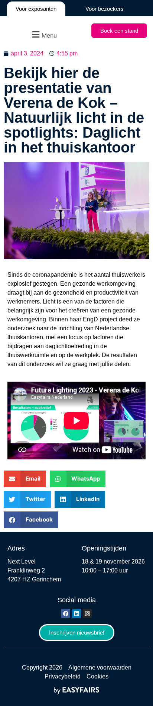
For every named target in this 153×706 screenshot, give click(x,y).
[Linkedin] (76, 613)
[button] (44, 34)
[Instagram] (87, 613)
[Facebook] (65, 613)
